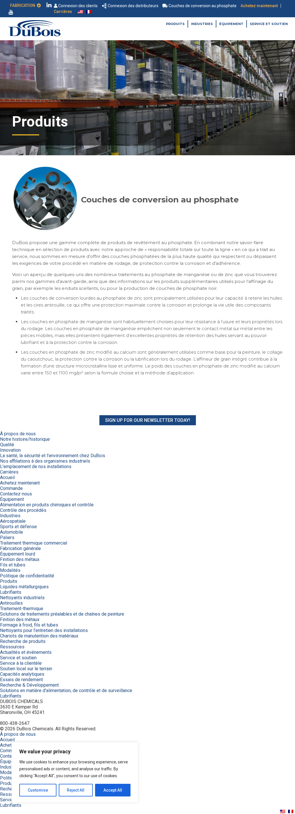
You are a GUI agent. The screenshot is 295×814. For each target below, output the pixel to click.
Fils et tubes (12, 565)
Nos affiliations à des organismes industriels (45, 461)
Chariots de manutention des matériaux (39, 636)
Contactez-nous (16, 494)
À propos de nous (18, 433)
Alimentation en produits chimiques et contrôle (47, 504)
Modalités (10, 570)
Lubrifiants (10, 592)
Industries (202, 24)
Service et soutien (269, 24)
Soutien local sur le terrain (26, 668)
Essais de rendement (21, 679)
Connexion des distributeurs (133, 5)
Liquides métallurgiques (24, 586)
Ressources (12, 647)
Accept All (112, 790)
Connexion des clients (78, 5)
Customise (38, 790)
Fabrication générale (20, 548)
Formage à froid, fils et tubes (29, 625)
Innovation (10, 450)
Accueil (7, 477)
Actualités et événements (26, 652)
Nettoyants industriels (22, 597)
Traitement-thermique (21, 608)
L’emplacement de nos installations (35, 466)
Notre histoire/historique (25, 439)
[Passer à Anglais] (80, 11)
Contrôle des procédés (23, 510)
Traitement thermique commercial (33, 543)
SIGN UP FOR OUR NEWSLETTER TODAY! (147, 420)
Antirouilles (11, 603)
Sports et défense (18, 526)
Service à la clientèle (21, 663)
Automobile (11, 532)
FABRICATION (23, 5)
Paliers (7, 537)
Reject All (75, 790)
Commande (11, 488)
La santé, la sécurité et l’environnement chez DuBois (52, 455)
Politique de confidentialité (27, 576)
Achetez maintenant (259, 5)
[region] (75, 772)
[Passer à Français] (88, 11)
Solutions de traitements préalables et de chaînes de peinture (62, 614)
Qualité (7, 444)
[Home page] (34, 34)
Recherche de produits (23, 641)
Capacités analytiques (22, 674)
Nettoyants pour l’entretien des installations (44, 630)
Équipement (231, 24)
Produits (175, 24)
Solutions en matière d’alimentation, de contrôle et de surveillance (66, 690)
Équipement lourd (17, 554)
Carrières (63, 11)
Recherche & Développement (29, 685)
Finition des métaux (19, 559)
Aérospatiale (13, 521)
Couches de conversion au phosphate (203, 5)
